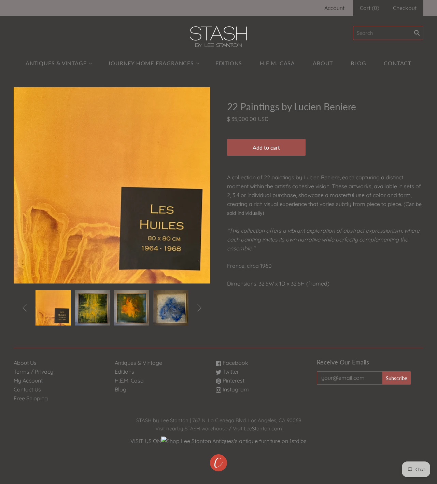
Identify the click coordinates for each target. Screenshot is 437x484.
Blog (358, 63)
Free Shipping (31, 398)
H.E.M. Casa (277, 63)
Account (334, 7)
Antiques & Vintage (56, 63)
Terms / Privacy (33, 371)
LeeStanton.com (263, 428)
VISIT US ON (145, 441)
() (369, 7)
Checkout (405, 7)
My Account (28, 380)
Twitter (230, 371)
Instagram (235, 389)
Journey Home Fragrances (151, 63)
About (323, 63)
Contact (397, 63)
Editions (228, 63)
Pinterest (232, 380)
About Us (25, 362)
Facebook (234, 362)
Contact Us (27, 389)
